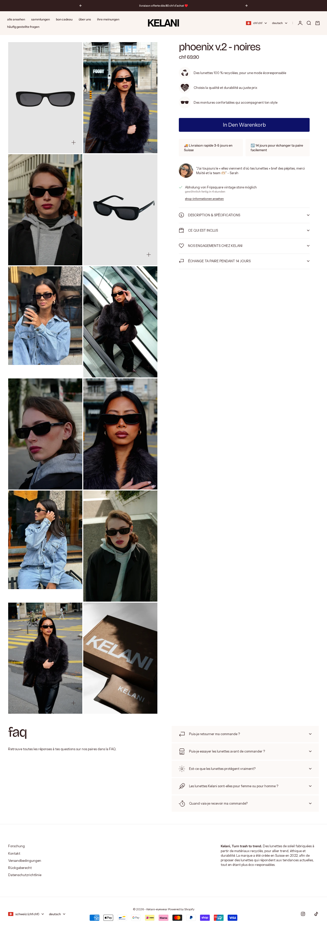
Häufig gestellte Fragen (23, 27)
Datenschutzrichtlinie (24, 875)
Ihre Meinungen (108, 19)
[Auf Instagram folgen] (303, 913)
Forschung (16, 846)
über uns (85, 19)
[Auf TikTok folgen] (316, 913)
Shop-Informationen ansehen (204, 198)
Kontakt (14, 853)
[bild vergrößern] (73, 142)
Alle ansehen (16, 19)
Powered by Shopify (181, 909)
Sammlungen (40, 19)
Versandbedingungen (24, 860)
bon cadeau (64, 19)
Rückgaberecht (20, 868)
